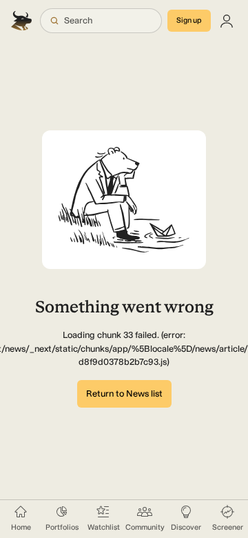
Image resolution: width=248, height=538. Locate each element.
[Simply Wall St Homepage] (22, 20)
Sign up (189, 20)
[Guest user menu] (226, 20)
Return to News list (124, 393)
